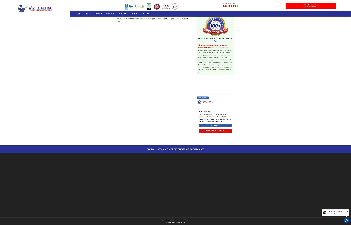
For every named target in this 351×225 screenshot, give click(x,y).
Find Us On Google (189, 176)
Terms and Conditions (171, 222)
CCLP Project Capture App (287, 186)
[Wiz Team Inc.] (215, 101)
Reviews (135, 13)
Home (79, 13)
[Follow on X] (269, 174)
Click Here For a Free (311, 5)
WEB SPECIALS (122, 13)
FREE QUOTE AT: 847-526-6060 (187, 149)
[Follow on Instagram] (262, 174)
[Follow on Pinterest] (273, 174)
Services (97, 13)
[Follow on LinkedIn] (266, 174)
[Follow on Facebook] (258, 174)
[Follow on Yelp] (280, 174)
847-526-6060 (230, 6)
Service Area (109, 13)
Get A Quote (147, 13)
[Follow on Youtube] (277, 174)
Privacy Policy (181, 222)
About (88, 13)
